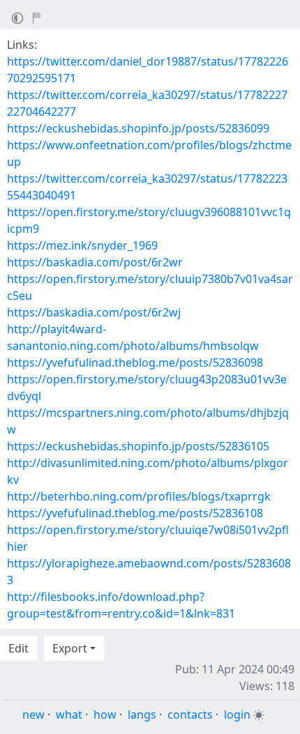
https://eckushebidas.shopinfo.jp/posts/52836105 (138, 446)
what (69, 714)
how (105, 714)
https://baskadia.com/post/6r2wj (94, 312)
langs (142, 714)
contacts (190, 714)
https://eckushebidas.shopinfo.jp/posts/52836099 (138, 128)
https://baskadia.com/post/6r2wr (95, 262)
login (237, 714)
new (33, 714)
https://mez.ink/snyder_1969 (82, 245)
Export (69, 648)
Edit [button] (18, 648)
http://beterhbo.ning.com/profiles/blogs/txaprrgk (139, 496)
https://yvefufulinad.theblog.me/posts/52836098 (135, 362)
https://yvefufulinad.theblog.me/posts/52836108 (135, 513)
